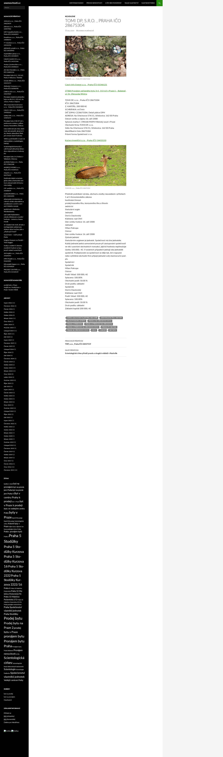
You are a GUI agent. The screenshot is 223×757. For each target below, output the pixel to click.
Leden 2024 (8, 377)
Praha (19, 529)
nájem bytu (12, 526)
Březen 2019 (8, 457)
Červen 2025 (8, 346)
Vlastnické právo (148, 3)
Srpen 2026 (8, 303)
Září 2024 (7, 355)
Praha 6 (7, 588)
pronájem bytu (14, 636)
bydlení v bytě (8, 484)
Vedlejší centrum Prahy (13, 680)
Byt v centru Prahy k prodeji (12, 497)
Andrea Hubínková (86, 30)
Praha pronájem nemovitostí (12, 604)
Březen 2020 (8, 439)
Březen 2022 (8, 433)
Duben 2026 (8, 315)
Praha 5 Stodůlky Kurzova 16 (14, 561)
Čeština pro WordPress (11, 722)
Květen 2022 (8, 427)
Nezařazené (70, 16)
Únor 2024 (7, 374)
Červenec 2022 (9, 423)
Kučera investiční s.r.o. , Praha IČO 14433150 (85, 140)
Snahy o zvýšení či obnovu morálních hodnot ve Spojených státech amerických (13, 248)
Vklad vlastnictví (131, 3)
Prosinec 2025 (9, 327)
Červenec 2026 (9, 306)
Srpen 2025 (8, 340)
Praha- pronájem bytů (13, 532)
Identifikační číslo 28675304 (111, 318)
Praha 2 (6, 536)
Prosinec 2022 (9, 408)
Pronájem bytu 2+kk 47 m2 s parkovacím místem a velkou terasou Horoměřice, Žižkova (13, 123)
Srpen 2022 (8, 420)
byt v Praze (15, 501)
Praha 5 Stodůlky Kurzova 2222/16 (13, 580)
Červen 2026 (8, 309)
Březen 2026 (8, 318)
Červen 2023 (8, 392)
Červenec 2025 (9, 343)
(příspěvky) (9, 716)
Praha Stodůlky (11, 614)
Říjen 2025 (7, 334)
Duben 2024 (8, 368)
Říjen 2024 (7, 352)
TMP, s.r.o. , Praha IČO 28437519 (78, 342)
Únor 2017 (7, 461)
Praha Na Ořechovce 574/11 (78, 330)
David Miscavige (17, 518)
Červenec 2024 (9, 358)
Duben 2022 (8, 430)
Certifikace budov (76, 3)
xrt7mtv (112, 330)
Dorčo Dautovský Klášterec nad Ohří (82, 318)
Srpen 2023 (8, 389)
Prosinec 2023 (9, 380)
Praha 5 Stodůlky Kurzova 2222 (14, 571)
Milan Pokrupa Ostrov (76, 321)
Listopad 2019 (9, 445)
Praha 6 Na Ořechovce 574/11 (100, 321)
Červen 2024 (8, 362)
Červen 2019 (8, 451)
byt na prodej (8, 694)
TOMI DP (103, 330)
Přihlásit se (7, 713)
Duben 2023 (8, 399)
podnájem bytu (12, 529)
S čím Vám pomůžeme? (113, 3)
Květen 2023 (8, 396)
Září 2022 (7, 417)
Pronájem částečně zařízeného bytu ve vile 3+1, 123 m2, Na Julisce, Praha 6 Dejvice (14, 99)
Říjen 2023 (7, 383)
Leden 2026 (8, 324)
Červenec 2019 (9, 448)
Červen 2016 (8, 464)
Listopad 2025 (9, 331)
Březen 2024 (8, 371)
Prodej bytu (13, 618)
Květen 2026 (8, 312)
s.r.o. (94, 330)
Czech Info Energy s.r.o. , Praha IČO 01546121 (86, 85)
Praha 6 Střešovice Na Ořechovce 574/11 (82, 327)
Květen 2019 (8, 454)
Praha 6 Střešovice (74, 324)
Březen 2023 (8, 402)
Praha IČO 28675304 (109, 327)
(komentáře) (9, 719)
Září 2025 (7, 337)
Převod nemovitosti (94, 3)
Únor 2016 (7, 467)
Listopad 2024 (9, 349)
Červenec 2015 (9, 470)
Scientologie (10, 669)
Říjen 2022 (7, 414)
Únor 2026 (7, 321)
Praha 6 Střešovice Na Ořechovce (99, 324)
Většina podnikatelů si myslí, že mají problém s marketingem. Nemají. (14, 141)
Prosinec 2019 (9, 442)
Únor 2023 (7, 405)
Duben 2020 (8, 436)
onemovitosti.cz (12, 3)
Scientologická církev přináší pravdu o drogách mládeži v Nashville (91, 352)
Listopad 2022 (9, 411)
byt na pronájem (9, 697)
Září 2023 (7, 386)
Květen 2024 (8, 365)
